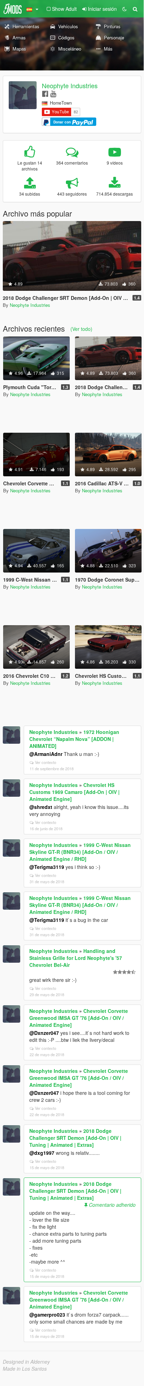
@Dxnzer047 (44, 1032)
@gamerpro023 (47, 1314)
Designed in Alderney (26, 1361)
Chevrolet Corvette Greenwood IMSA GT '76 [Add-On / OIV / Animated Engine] (78, 1017)
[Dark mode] (124, 8)
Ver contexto (45, 762)
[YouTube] (53, 93)
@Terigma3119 (46, 866)
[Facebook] (45, 93)
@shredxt (40, 806)
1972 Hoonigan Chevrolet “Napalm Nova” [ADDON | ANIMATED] (74, 738)
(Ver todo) (81, 328)
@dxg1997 (41, 1152)
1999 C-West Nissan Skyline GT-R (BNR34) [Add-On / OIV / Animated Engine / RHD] (80, 851)
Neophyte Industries (70, 85)
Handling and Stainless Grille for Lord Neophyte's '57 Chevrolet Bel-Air (75, 957)
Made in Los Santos (25, 1368)
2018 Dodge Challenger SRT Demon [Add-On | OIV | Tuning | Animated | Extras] (75, 1137)
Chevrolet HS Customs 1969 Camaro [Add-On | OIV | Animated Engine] (74, 791)
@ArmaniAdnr (45, 753)
